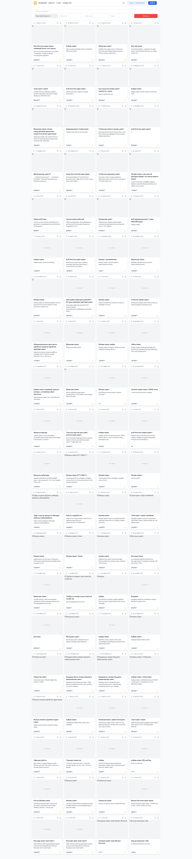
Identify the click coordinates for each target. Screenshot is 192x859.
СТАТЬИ (58, 3)
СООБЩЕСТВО (67, 3)
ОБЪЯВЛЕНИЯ (42, 3)
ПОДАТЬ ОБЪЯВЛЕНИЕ (137, 3)
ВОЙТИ (152, 3)
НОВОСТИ (51, 3)
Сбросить (146, 16)
